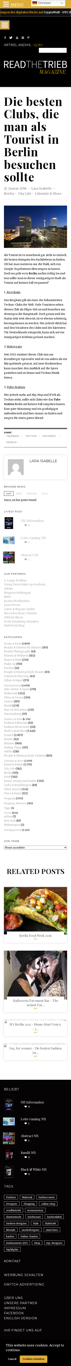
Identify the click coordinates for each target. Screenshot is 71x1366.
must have (52, 1229)
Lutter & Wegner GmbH (19, 609)
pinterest (49, 436)
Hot (8, 493)
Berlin (9, 194)
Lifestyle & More (48, 194)
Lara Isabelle (41, 188)
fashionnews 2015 (17, 1242)
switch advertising (24, 1284)
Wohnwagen (12, 825)
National (27, 1197)
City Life (24, 194)
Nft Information (32, 521)
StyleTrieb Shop (14, 625)
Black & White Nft (34, 1169)
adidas (8, 588)
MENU (16, 5)
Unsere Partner (20, 1303)
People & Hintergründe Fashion (24, 755)
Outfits (8, 751)
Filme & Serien (13, 697)
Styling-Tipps (13, 747)
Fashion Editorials (15, 723)
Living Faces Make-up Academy (25, 584)
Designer (11, 1203)
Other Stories (12, 789)
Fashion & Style (13, 719)
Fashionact (34, 1216)
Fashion (11, 1197)
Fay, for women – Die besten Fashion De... (35, 1050)
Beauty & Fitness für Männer (22, 647)
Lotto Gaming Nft (33, 538)
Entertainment (12, 685)
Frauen (8, 735)
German (44, 3)
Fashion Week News (16, 727)
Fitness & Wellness (16, 655)
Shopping (9, 798)
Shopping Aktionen (15, 803)
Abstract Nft (29, 555)
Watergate (14, 346)
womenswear (35, 1210)
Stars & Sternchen (15, 709)
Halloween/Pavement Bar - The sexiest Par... (35, 1003)
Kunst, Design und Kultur (20, 781)
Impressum (15, 1308)
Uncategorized (12, 829)
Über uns (13, 1298)
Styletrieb (50, 1223)
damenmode (13, 1216)
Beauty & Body (12, 643)
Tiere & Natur (12, 793)
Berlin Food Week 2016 (35, 935)
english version (20, 1318)
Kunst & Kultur (13, 764)
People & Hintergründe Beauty (24, 672)
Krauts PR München (17, 601)
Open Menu (4, 25)
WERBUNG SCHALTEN (23, 1275)
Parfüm (9, 668)
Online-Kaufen (29, 1236)
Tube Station (16, 387)
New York (10, 820)
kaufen (10, 1236)
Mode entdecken (15, 731)
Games (8, 701)
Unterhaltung (12, 714)
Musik (8, 705)
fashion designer (16, 1223)
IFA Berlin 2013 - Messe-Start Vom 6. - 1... (35, 1026)
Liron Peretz (12, 605)
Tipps (7, 808)
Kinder (8, 739)
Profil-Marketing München (21, 621)
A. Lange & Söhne (15, 580)
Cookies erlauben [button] (33, 1358)
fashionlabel (54, 1216)
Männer (9, 743)
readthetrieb (13, 1210)
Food (7, 776)
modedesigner (30, 1229)
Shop (37, 1242)
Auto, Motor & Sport (16, 689)
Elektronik (11, 693)
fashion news (46, 1197)
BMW (7, 597)
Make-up (10, 664)
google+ (12, 442)
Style (36, 1223)
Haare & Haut (12, 659)
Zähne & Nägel (13, 680)
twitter (30, 436)
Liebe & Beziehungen (18, 785)
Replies (32, 493)
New (19, 493)
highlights (12, 1249)
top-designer (54, 1242)
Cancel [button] (12, 1358)
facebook (13, 436)
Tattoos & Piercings (17, 676)
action (8, 816)
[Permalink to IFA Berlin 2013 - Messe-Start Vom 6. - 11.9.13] (35, 1020)
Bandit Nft (28, 1153)
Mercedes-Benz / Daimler (20, 613)
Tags (44, 493)
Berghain (13, 292)
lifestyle (10, 1229)
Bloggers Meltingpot (17, 592)
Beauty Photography (17, 651)
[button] (22, 1350)
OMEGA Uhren (13, 617)
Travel (8, 812)
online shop (48, 1203)
